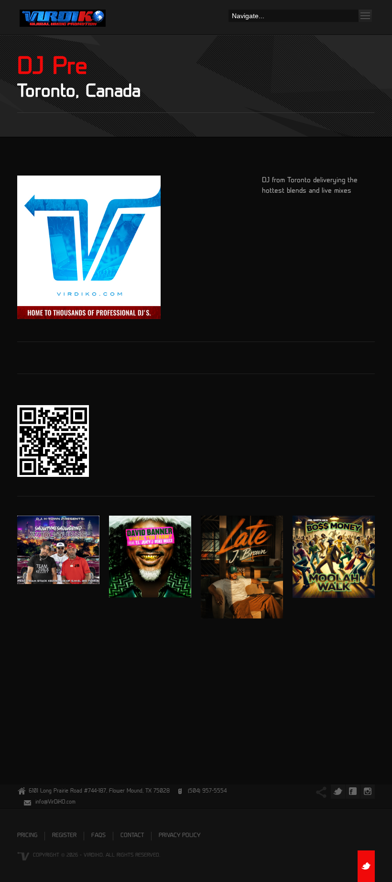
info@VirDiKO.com (55, 802)
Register (64, 835)
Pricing (27, 835)
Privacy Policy (179, 835)
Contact (132, 835)
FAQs (98, 835)
